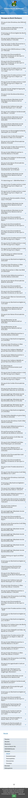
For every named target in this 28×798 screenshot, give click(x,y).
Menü (3, 13)
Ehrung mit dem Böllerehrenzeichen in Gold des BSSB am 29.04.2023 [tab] (12, 334)
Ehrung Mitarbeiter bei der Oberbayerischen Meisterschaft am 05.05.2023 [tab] (11, 328)
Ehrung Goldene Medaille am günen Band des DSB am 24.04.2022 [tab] (13, 416)
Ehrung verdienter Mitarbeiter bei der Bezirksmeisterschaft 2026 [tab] (12, 28)
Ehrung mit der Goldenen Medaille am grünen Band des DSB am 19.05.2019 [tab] (12, 489)
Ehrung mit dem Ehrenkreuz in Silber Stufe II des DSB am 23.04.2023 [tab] (12, 345)
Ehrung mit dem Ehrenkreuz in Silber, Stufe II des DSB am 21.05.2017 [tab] (12, 653)
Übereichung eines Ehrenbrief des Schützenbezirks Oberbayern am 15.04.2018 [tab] (11, 567)
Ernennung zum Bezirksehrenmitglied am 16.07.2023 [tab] (13, 302)
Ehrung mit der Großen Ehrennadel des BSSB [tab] (12, 384)
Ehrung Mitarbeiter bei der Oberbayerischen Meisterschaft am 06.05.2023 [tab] (11, 321)
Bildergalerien (8, 768)
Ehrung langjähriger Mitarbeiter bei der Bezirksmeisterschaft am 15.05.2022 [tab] (12, 394)
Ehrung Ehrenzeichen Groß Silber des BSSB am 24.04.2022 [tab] (12, 437)
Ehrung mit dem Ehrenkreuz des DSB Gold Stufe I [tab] (13, 23)
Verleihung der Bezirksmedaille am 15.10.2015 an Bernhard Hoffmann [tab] (11, 723)
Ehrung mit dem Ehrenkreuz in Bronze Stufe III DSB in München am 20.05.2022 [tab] (12, 389)
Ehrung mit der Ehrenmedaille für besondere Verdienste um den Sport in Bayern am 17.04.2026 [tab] (12, 56)
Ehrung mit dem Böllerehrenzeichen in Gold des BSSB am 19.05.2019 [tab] (12, 494)
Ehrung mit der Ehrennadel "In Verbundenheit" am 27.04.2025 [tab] (10, 169)
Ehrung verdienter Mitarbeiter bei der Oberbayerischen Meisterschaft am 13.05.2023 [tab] (12, 309)
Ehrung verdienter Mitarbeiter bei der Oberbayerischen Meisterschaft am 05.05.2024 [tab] (12, 211)
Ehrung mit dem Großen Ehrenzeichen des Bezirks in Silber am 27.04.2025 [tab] (12, 136)
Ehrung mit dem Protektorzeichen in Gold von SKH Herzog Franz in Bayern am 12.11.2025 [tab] (13, 69)
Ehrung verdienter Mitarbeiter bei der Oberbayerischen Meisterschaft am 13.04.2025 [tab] (12, 175)
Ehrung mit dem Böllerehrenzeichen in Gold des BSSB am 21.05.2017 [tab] (12, 642)
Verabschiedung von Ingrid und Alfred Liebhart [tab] (12, 556)
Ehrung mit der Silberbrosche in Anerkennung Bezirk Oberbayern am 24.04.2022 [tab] (12, 449)
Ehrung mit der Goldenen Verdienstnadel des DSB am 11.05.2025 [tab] (13, 112)
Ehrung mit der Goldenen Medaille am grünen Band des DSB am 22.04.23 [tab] (12, 361)
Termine (7, 739)
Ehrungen (7, 751)
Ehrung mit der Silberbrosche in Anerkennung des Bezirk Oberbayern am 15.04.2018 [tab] (13, 574)
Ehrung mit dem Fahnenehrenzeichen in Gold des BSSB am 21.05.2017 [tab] (13, 648)
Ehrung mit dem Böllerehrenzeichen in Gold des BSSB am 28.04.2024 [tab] (12, 276)
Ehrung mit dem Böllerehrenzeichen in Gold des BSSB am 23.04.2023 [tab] (12, 355)
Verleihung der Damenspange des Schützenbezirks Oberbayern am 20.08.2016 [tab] (11, 705)
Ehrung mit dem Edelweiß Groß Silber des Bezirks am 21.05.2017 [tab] (13, 630)
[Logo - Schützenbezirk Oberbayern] (14, 3)
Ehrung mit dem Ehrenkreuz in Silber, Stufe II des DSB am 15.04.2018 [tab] (12, 586)
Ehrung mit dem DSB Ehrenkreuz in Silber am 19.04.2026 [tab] (13, 49)
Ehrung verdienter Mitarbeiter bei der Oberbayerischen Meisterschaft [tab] (12, 676)
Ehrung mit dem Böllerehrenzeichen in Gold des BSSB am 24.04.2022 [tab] (12, 427)
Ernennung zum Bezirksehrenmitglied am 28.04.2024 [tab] (13, 260)
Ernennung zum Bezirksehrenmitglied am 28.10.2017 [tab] (13, 614)
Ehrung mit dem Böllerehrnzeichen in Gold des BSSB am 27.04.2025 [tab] (12, 153)
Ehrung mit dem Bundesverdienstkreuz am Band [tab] (12, 94)
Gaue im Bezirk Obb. (10, 746)
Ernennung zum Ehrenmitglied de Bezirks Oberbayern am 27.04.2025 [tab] (13, 131)
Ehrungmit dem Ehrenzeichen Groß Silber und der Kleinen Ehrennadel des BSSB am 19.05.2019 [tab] (13, 500)
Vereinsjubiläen (10, 758)
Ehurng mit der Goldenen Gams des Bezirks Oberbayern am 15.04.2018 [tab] (11, 580)
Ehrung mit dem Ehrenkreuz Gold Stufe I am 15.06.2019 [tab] (13, 478)
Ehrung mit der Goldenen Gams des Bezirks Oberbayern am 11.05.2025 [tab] (11, 107)
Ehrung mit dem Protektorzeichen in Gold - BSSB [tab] (13, 609)
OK (14, 796)
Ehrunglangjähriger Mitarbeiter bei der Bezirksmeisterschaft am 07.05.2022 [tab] (12, 405)
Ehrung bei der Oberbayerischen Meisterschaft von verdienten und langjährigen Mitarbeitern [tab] (11, 670)
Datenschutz (21, 794)
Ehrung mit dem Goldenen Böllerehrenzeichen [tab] (9, 506)
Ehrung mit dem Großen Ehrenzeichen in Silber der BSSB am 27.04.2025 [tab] (13, 147)
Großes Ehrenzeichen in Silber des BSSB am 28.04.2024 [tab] (13, 270)
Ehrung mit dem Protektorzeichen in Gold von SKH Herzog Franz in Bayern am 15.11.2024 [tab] (13, 186)
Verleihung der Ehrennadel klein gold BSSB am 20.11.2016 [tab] (12, 687)
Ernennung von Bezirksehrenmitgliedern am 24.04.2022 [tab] (13, 410)
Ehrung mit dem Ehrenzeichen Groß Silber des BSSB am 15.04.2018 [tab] (13, 596)
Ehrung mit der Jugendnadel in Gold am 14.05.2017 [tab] (12, 664)
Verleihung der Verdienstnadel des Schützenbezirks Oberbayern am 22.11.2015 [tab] (11, 712)
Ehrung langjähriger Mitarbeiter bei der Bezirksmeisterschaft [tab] (12, 512)
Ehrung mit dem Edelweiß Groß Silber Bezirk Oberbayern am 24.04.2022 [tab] (12, 443)
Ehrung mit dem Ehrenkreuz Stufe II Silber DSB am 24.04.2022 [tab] (13, 421)
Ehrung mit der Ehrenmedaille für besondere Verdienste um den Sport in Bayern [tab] (12, 218)
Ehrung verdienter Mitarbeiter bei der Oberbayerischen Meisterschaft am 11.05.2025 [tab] (12, 101)
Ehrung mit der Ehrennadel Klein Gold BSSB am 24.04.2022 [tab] (12, 455)
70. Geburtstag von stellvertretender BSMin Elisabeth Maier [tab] (12, 254)
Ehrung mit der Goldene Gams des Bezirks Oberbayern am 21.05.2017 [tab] (13, 625)
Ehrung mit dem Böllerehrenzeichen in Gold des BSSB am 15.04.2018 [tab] (12, 591)
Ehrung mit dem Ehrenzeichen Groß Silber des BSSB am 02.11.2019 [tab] (13, 472)
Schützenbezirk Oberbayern (14, 8)
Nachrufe (7, 765)
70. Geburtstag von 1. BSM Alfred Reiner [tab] (12, 180)
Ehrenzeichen (10, 761)
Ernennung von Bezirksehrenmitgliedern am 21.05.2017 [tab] (13, 619)
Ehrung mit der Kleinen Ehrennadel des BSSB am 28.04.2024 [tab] (12, 281)
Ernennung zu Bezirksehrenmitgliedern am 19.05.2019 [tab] (12, 483)
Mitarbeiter (8, 744)
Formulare (9, 763)
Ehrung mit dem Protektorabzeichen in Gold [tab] (12, 467)
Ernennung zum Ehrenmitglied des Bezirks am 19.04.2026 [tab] (13, 33)
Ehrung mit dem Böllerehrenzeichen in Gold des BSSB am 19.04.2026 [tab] (12, 39)
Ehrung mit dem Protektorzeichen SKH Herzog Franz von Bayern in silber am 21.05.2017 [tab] (12, 636)
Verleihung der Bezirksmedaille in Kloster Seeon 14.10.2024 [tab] (13, 198)
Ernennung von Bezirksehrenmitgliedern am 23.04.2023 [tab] (13, 339)
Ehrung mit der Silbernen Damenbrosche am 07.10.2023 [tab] (13, 297)
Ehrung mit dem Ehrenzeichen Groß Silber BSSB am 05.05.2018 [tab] (13, 524)
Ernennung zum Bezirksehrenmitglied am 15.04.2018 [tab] (13, 561)
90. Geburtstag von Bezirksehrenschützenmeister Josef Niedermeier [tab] (11, 367)
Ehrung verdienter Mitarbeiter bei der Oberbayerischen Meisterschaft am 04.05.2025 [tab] (12, 118)
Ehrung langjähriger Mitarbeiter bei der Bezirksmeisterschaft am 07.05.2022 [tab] (12, 400)
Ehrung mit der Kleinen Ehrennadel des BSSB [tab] (12, 315)
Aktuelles (7, 741)
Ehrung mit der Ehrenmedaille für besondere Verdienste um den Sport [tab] (12, 286)
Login (25, 12)
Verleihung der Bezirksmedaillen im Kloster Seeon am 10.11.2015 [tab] (11, 718)
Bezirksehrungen (11, 756)
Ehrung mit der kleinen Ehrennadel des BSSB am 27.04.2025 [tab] (12, 163)
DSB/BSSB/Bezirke (10, 749)
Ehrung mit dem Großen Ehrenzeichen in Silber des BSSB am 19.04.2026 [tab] (13, 44)
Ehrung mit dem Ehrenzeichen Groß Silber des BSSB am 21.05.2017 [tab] (13, 658)
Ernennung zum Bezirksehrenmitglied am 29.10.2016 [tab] (13, 692)
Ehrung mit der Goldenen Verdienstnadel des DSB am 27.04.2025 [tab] (13, 158)
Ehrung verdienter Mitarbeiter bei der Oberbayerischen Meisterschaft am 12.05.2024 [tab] (12, 205)
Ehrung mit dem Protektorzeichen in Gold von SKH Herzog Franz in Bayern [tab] (13, 238)
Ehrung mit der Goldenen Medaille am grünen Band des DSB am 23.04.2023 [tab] (12, 350)
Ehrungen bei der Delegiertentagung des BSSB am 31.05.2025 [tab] (13, 89)
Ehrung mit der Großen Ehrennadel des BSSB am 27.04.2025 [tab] (12, 142)
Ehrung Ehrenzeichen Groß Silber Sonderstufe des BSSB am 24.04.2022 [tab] (12, 432)
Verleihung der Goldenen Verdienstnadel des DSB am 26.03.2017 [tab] (13, 681)
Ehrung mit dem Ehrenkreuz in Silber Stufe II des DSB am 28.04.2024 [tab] (12, 265)
